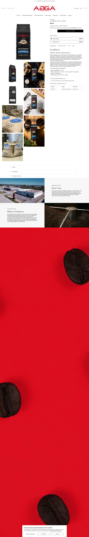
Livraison (52, 25)
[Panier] (86, 8)
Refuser (57, 534)
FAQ (14, 167)
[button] (27, 15)
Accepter (44, 534)
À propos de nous (17, 176)
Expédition (15, 171)
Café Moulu (52, 19)
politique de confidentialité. (55, 530)
